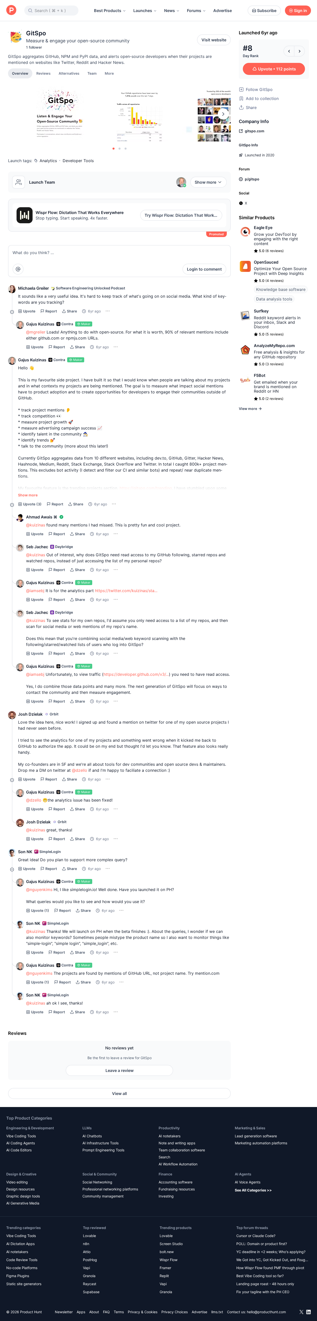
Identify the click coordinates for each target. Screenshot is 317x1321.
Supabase (91, 1292)
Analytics (48, 160)
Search (164, 1157)
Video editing (17, 1182)
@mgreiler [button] (35, 332)
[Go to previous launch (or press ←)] (289, 51)
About (94, 1312)
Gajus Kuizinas (40, 323)
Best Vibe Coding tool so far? (260, 1276)
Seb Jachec (37, 546)
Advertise (222, 10)
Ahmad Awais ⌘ (41, 516)
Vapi (86, 1268)
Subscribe (266, 10)
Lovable (89, 1236)
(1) (40, 910)
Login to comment (204, 269)
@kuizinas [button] (35, 524)
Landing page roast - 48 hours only (265, 1284)
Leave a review (119, 1070)
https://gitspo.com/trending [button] (146, 488)
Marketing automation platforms (261, 1143)
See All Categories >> (253, 1190)
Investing (166, 1196)
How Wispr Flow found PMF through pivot (270, 1268)
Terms (119, 1312)
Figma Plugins (17, 1276)
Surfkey (261, 310)
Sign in (300, 10)
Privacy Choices (174, 1312)
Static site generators (23, 1284)
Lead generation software (256, 1136)
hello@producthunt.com (266, 1312)
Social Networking (97, 1182)
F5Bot (259, 375)
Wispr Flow (168, 1260)
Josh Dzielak (30, 714)
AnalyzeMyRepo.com (274, 345)
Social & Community (99, 1174)
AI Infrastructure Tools (100, 1143)
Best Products (107, 10)
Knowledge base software (280, 289)
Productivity (169, 1128)
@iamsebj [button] (35, 590)
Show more (205, 182)
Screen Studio (171, 1244)
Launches (142, 10)
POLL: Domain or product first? (261, 1244)
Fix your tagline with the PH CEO (262, 1292)
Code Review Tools (21, 1260)
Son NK (25, 851)
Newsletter (64, 1312)
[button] (109, 73)
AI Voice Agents (247, 1182)
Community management (103, 1196)
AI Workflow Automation (178, 1164)
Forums (194, 10)
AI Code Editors (19, 1150)
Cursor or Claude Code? (255, 1236)
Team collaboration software (182, 1150)
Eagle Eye (263, 227)
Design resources (20, 1189)
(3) (32, 504)
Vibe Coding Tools (21, 1136)
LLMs (87, 1128)
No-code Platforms (21, 1268)
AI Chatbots (92, 1136)
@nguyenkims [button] (39, 889)
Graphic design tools (23, 1196)
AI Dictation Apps (20, 1244)
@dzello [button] (79, 770)
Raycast (89, 1284)
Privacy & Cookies (142, 1312)
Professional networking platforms (110, 1189)
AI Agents (243, 1174)
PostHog (90, 1260)
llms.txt (217, 1312)
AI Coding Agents (20, 1143)
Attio (86, 1252)
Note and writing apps (177, 1143)
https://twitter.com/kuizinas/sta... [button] (126, 590)
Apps (81, 1312)
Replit (164, 1276)
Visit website (213, 39)
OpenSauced (266, 262)
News (169, 10)
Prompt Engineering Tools (103, 1150)
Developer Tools (78, 160)
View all (119, 1093)
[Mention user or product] (18, 269)
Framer (165, 1268)
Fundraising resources (177, 1189)
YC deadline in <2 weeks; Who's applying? (270, 1252)
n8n (86, 1244)
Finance (165, 1174)
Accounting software (175, 1182)
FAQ (106, 1312)
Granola (89, 1276)
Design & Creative (21, 1174)
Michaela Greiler (33, 288)
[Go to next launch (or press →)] (299, 51)
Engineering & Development (30, 1128)
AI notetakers (169, 1136)
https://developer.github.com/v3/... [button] (136, 674)
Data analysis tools (274, 298)
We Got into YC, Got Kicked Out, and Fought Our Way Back (272, 1260)
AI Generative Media (22, 1203)
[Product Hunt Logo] (11, 10)
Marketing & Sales (250, 1128)
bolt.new (167, 1252)
